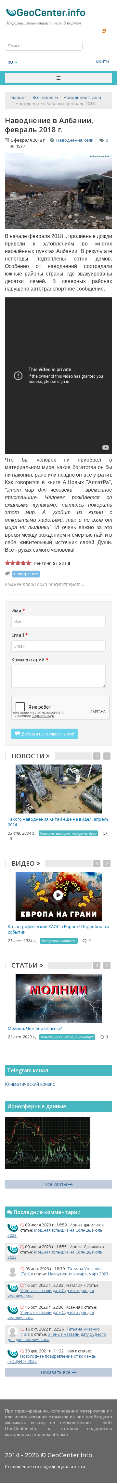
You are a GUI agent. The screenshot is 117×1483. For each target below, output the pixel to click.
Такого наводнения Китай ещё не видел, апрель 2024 (58, 822)
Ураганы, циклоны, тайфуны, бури (68, 833)
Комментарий (29, 659)
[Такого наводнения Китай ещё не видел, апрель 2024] (59, 788)
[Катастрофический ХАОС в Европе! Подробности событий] (59, 896)
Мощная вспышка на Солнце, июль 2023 (54, 1232)
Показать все (56, 1372)
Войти (102, 61)
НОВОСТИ (28, 755)
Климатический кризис (30, 1084)
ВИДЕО (23, 863)
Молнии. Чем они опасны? (35, 1028)
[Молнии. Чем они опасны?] (59, 998)
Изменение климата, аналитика (67, 1036)
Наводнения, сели (75, 140)
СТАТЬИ (25, 965)
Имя (18, 610)
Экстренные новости (58, 940)
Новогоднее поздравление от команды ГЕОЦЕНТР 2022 (52, 1358)
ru (10, 62)
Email (19, 635)
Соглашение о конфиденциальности (45, 1466)
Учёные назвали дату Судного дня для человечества (50, 1293)
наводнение (26, 573)
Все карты (56, 1184)
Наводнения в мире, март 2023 (78, 1274)
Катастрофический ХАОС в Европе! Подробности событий (58, 929)
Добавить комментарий (47, 734)
